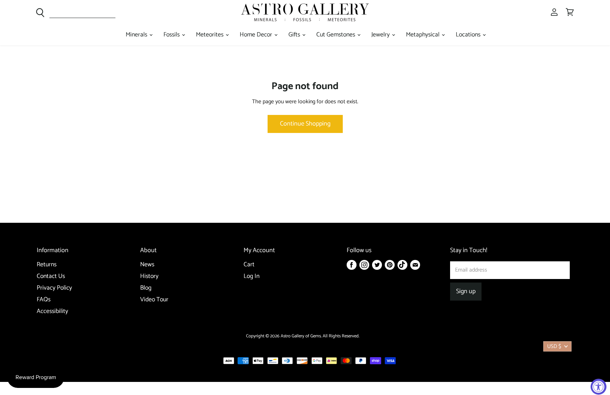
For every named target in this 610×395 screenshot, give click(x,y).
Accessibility (52, 311)
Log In (251, 276)
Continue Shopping (305, 123)
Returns (46, 265)
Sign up (466, 291)
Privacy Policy (54, 288)
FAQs (43, 300)
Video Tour (154, 300)
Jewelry (381, 35)
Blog (145, 288)
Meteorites (210, 35)
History (149, 276)
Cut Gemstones (336, 35)
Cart (249, 265)
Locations (469, 35)
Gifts (294, 35)
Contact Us (51, 276)
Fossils (172, 35)
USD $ (554, 346)
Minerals (137, 35)
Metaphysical (423, 35)
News (147, 265)
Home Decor (257, 35)
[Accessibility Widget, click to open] (598, 387)
